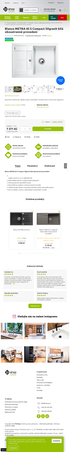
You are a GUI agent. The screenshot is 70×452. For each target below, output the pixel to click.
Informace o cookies (11, 407)
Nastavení (13, 448)
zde (16, 443)
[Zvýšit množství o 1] (29, 129)
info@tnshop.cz (46, 403)
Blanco (49, 35)
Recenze (7, 3)
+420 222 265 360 (46, 407)
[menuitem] (7, 17)
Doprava (15, 3)
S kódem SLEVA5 (57, 122)
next (63, 230)
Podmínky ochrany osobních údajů (16, 402)
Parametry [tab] (32, 165)
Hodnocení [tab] (49, 165)
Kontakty (39, 390)
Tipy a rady (40, 380)
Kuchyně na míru (42, 375)
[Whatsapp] (47, 416)
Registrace (61, 3)
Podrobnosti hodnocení (33, 35)
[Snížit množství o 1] (21, 129)
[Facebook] (39, 416)
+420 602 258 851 (49, 9)
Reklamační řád (10, 412)
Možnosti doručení (43, 106)
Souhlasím (56, 441)
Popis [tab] (17, 165)
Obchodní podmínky (11, 404)
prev (6, 230)
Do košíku (48, 129)
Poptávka (40, 377)
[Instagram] (43, 416)
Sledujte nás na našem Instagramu (37, 316)
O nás (38, 388)
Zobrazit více (35, 306)
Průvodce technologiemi (44, 383)
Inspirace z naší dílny (43, 385)
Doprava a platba (10, 410)
